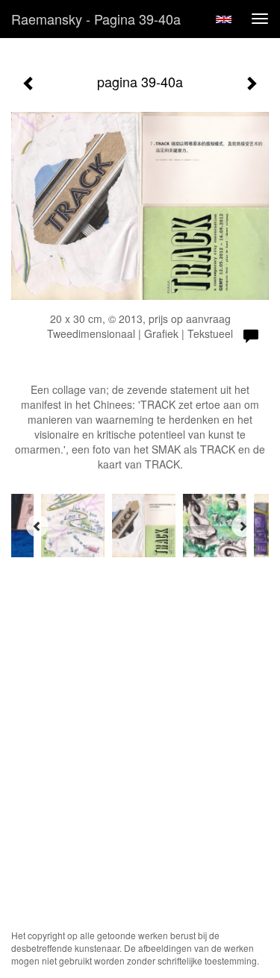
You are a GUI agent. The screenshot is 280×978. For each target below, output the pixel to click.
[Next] (242, 526)
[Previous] (37, 526)
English (223, 19)
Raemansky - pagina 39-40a (96, 18)
